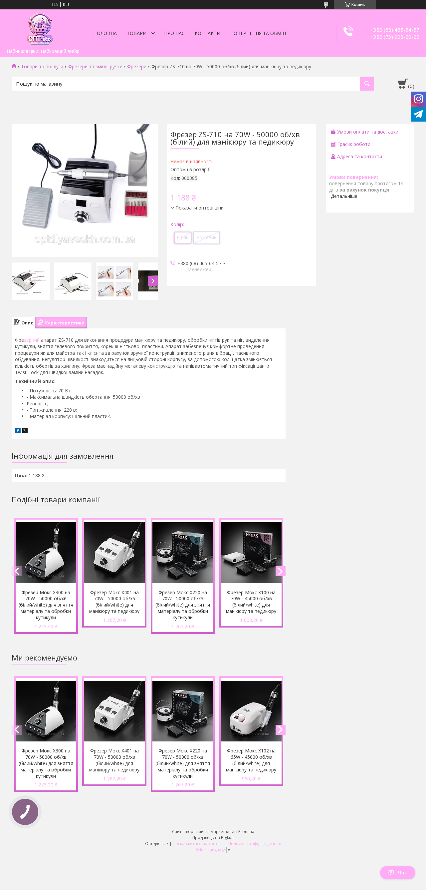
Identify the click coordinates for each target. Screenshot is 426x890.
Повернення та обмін (258, 33)
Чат (402, 872)
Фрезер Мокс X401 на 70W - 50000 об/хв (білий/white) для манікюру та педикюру (114, 602)
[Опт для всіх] (40, 27)
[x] (25, 431)
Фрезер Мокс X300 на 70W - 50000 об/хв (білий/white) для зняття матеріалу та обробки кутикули (46, 605)
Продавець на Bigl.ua (213, 837)
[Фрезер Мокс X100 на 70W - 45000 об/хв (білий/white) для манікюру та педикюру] (251, 553)
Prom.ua (246, 831)
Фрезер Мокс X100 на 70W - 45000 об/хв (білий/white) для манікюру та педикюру (251, 602)
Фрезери (136, 67)
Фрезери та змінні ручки (95, 67)
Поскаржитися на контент (198, 843)
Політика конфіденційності (254, 843)
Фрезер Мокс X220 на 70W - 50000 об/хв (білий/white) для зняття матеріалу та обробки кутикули (182, 605)
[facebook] (18, 431)
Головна (105, 33)
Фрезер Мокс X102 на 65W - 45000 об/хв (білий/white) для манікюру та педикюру (251, 760)
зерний (32, 340)
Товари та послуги (42, 67)
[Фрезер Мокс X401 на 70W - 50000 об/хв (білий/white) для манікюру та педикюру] (114, 553)
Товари (136, 33)
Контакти (207, 33)
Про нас (174, 33)
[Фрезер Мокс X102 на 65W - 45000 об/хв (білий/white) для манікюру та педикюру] (251, 711)
